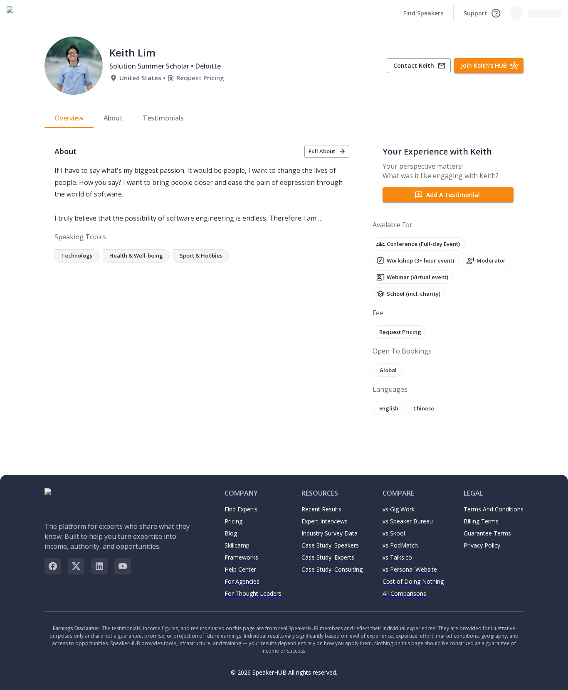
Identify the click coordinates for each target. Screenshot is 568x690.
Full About (322, 151)
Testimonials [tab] (163, 118)
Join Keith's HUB (484, 65)
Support (475, 13)
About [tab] (113, 118)
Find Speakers (423, 13)
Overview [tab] (69, 118)
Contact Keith (413, 65)
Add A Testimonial (453, 195)
